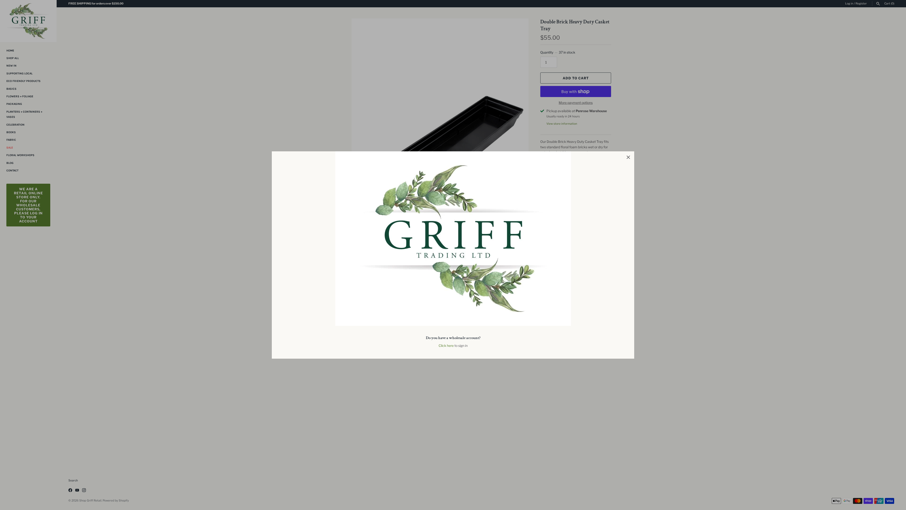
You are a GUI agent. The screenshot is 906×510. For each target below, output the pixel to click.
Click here (446, 346)
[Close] (628, 157)
